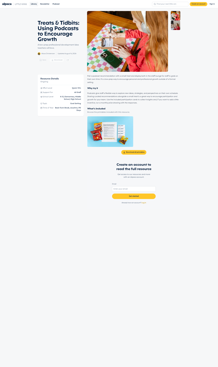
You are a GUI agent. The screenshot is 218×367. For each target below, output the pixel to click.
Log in (143, 203)
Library (34, 4)
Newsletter (44, 4)
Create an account (199, 4)
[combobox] (171, 4)
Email (114, 184)
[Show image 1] (175, 16)
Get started (134, 196)
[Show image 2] (175, 25)
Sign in (212, 4)
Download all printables (135, 152)
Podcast (56, 4)
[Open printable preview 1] (110, 131)
